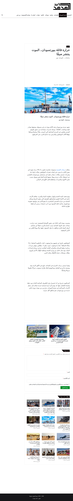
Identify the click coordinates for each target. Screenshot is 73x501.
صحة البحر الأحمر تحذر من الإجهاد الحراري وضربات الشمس (34, 443)
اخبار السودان (62, 15)
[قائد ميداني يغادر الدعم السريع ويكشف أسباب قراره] (48, 452)
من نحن (18, 15)
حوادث (38, 15)
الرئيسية (69, 15)
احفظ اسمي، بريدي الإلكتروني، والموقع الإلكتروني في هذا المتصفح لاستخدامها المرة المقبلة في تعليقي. (49, 384)
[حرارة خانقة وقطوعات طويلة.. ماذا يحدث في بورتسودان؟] (48, 419)
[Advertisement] (48, 30)
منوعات (47, 15)
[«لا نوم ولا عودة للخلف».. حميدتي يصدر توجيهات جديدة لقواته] (33, 452)
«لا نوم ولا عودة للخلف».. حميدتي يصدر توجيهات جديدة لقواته (34, 458)
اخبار (68, 46)
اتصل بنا (33, 15)
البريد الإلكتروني (66, 378)
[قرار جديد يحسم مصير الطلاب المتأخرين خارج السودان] (33, 419)
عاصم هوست (35, 498)
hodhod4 (68, 84)
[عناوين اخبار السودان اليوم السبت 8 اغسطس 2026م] (63, 403)
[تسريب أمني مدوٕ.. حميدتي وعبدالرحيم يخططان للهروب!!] (48, 436)
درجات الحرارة (60, 170)
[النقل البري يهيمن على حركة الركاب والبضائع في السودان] (63, 452)
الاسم (68, 372)
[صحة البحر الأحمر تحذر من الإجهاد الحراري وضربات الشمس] (33, 436)
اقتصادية (56, 15)
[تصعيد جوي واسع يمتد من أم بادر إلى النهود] (63, 436)
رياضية (51, 15)
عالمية (42, 15)
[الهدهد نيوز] (62, 6)
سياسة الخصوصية (25, 15)
